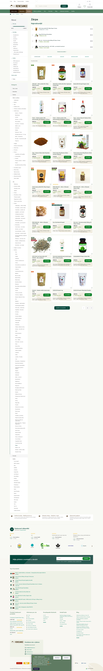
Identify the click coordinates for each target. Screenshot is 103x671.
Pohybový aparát (17, 197)
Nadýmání (17, 375)
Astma (16, 262)
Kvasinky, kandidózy (19, 348)
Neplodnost (17, 381)
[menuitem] (14, 11)
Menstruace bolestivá (19, 363)
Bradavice (17, 284)
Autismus (17, 269)
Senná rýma (17, 430)
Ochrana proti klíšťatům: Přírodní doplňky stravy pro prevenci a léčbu (83, 627)
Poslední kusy (16, 54)
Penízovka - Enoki (18, 132)
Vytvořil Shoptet (90, 668)
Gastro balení (16, 178)
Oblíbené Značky (17, 174)
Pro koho (14, 455)
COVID (16, 290)
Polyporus (17, 140)
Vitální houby (16, 110)
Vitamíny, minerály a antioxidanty (20, 108)
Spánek (15, 190)
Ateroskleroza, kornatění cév (20, 264)
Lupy (16, 359)
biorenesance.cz (30, 651)
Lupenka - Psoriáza (18, 356)
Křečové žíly (17, 346)
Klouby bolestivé (18, 333)
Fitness (15, 152)
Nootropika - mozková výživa (20, 233)
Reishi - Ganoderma (18, 136)
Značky (14, 459)
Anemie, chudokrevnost (19, 260)
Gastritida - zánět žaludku (20, 303)
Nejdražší (62, 56)
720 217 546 (29, 649)
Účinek (15, 203)
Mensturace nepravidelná (19, 365)
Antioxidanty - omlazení (19, 216)
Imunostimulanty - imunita (20, 231)
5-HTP (44, 615)
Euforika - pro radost (19, 229)
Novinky (14, 94)
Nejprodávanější (74, 56)
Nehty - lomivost (18, 377)
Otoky (16, 398)
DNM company (16, 61)
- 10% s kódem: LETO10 (18, 52)
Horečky (16, 314)
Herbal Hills (15, 68)
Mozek (15, 192)
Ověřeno (15, 48)
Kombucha (17, 128)
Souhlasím (66, 657)
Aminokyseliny (17, 156)
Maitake (16, 130)
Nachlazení (17, 372)
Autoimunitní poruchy (19, 271)
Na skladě (15, 35)
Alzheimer (17, 258)
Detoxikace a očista (17, 194)
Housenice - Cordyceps (19, 123)
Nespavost (17, 385)
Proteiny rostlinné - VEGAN (20, 160)
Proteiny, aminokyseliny (18, 145)
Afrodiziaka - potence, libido (20, 207)
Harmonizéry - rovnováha (20, 227)
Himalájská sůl (46, 617)
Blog (15, 1)
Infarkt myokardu (18, 318)
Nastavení (36, 669)
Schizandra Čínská (63, 624)
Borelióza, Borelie (18, 282)
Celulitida (17, 288)
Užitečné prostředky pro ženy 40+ (82, 615)
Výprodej (15, 42)
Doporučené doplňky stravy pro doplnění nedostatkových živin (82, 625)
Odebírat (86, 558)
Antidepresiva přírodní (19, 214)
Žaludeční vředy (18, 451)
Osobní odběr (30, 623)
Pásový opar (17, 411)
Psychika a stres (17, 188)
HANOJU (15, 66)
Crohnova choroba (18, 292)
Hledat (64, 6)
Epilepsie (16, 301)
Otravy (16, 400)
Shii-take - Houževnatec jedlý (20, 138)
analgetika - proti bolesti (19, 212)
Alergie (16, 256)
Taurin (44, 620)
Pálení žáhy (17, 402)
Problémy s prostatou (19, 415)
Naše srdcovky (16, 171)
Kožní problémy (18, 337)
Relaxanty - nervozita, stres (20, 238)
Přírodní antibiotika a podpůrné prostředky (21, 236)
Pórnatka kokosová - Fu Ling (20, 134)
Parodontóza (17, 409)
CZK (89, 1)
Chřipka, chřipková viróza (19, 326)
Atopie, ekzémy (18, 267)
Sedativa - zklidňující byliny (20, 240)
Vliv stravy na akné (79, 629)
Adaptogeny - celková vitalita (20, 205)
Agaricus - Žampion (18, 113)
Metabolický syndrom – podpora (19, 368)
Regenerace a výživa (18, 199)
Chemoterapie (17, 320)
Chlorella (61, 619)
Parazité (16, 404)
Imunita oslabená (18, 316)
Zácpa (16, 445)
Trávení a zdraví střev (18, 201)
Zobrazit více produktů (61, 51)
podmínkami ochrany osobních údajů (74, 561)
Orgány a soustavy (17, 247)
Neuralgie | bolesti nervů (19, 387)
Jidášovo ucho (17, 125)
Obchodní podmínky (31, 622)
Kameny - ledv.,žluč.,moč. (19, 329)
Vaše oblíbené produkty (32, 627)
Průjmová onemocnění (19, 417)
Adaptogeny (16, 100)
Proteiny (16, 158)
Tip (14, 40)
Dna (16, 299)
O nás (11, 1)
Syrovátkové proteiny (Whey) (20, 165)
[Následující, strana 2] (87, 307)
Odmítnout (57, 657)
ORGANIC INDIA (16, 72)
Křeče (16, 344)
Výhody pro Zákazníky (32, 625)
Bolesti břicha (17, 277)
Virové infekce (17, 439)
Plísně (16, 413)
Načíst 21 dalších (61, 308)
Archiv (44, 622)
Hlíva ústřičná (17, 121)
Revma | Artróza (18, 426)
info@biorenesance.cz (31, 647)
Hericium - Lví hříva (18, 119)
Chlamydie (17, 322)
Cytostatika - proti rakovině (20, 222)
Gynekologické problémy (19, 305)
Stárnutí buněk (18, 432)
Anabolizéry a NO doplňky (20, 154)
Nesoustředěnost (18, 383)
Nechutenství (17, 379)
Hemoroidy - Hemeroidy (19, 307)
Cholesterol (17, 324)
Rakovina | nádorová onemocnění (19, 420)
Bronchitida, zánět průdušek (20, 286)
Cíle (13, 181)
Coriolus (16, 117)
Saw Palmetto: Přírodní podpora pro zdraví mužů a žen (83, 635)
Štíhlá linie (16, 184)
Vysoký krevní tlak (18, 443)
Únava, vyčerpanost (18, 436)
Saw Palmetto (62, 622)
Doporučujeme (37, 56)
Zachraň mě (15, 50)
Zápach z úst (17, 447)
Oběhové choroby (18, 394)
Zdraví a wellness (16, 97)
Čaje (14, 104)
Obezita (16, 392)
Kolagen (15, 143)
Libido (16, 354)
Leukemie (17, 352)
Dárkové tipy (16, 169)
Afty (16, 252)
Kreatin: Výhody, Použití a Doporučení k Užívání (83, 622)
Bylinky (15, 102)
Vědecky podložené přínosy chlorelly (83, 617)
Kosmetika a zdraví (17, 167)
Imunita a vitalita (17, 186)
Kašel (16, 331)
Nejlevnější (49, 56)
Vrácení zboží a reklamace (32, 629)
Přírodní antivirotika (18, 220)
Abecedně (87, 56)
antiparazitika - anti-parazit (20, 218)
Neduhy (15, 250)
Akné (16, 254)
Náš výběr (15, 44)
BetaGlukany (17, 115)
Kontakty (27, 1)
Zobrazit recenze (23, 530)
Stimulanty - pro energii (19, 245)
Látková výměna (18, 350)
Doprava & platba (21, 1)
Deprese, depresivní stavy (20, 297)
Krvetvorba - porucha (19, 341)
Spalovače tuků (18, 243)
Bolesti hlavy (17, 279)
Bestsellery (15, 91)
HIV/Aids (17, 312)
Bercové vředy (17, 275)
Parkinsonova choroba (19, 407)
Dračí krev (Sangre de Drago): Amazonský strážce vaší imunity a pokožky (66, 616)
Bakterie (16, 273)
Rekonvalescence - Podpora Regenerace (20, 423)
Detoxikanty (17, 224)
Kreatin (16, 162)
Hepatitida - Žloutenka (19, 309)
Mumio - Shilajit (63, 620)
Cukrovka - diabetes (19, 294)
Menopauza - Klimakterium (20, 361)
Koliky (16, 335)
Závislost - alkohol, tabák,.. (20, 449)
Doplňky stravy (16, 106)
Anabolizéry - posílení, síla (20, 209)
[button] (91, 546)
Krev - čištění (17, 339)
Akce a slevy (15, 88)
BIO (14, 46)
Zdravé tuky (16, 147)
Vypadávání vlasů (18, 441)
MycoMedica (16, 70)
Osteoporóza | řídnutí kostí (20, 396)
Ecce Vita (15, 62)
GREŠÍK (15, 64)
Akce (14, 37)
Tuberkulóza (17, 434)
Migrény (16, 370)
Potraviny (15, 150)
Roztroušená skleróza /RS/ (20, 428)
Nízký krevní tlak (18, 390)
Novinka (15, 38)
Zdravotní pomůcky (17, 176)
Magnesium (45, 618)
